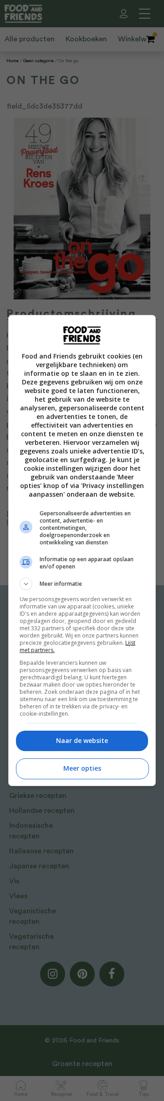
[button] (82, 584)
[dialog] (82, 550)
